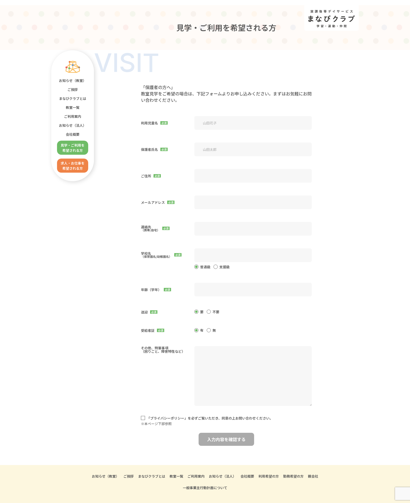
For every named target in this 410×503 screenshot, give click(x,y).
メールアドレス (153, 202)
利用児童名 (149, 123)
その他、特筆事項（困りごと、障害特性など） (163, 349)
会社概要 (247, 476)
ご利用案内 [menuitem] (72, 116)
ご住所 (146, 176)
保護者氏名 (149, 149)
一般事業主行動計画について (205, 487)
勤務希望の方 (293, 476)
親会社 (313, 476)
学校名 (156, 255)
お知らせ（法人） (222, 476)
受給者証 (148, 330)
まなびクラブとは (151, 476)
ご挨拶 (128, 476)
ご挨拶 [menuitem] (72, 89)
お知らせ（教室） (105, 476)
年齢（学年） (151, 289)
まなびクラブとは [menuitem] (72, 98)
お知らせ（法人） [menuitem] (72, 125)
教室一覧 (176, 476)
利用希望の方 (268, 476)
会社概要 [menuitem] (72, 134)
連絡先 (150, 228)
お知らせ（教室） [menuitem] (72, 80)
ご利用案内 (196, 476)
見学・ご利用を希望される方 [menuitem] (73, 148)
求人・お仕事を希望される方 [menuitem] (73, 165)
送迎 (144, 312)
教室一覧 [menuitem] (72, 107)
